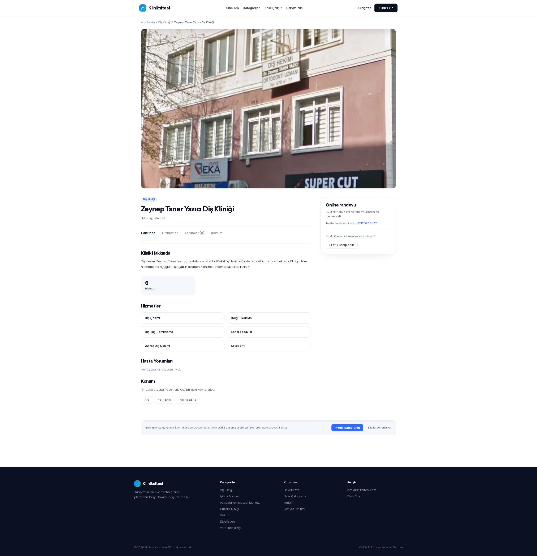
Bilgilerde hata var (380, 427)
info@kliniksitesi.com (361, 490)
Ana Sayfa (148, 22)
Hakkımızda (294, 8)
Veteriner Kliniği (230, 528)
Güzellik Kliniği (229, 509)
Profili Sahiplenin (341, 245)
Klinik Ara (232, 8)
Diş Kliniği (164, 22)
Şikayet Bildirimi (294, 509)
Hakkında (148, 233)
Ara (147, 400)
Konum (216, 233)
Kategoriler (251, 8)
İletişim (288, 503)
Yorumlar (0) (195, 233)
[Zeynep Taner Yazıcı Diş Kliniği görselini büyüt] (268, 108)
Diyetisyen (227, 521)
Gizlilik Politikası (369, 547)
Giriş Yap (364, 8)
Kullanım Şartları (392, 547)
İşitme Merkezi (230, 496)
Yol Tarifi (164, 400)
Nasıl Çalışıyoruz (295, 496)
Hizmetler (170, 233)
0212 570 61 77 (367, 223)
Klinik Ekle (386, 8)
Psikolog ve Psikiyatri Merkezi (240, 503)
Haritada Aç (188, 400)
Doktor (225, 515)
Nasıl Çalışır (273, 8)
